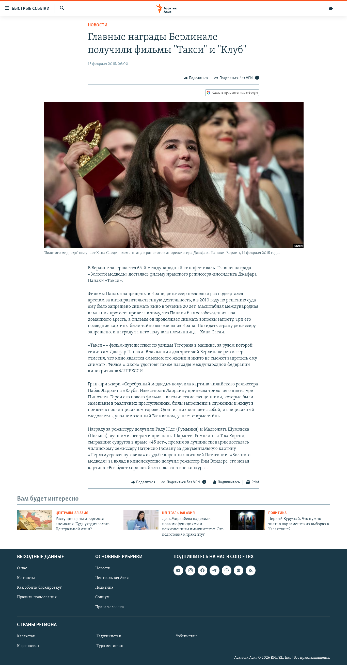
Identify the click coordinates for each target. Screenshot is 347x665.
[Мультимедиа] (331, 8)
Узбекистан (186, 636)
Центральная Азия (72, 513)
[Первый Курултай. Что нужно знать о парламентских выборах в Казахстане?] (247, 520)
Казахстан (26, 636)
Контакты (26, 578)
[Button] (196, 78)
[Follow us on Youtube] (178, 570)
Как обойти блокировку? (39, 588)
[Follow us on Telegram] (214, 570)
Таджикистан (109, 636)
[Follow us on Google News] (238, 570)
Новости (97, 25)
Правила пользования (37, 597)
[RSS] (250, 570)
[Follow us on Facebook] (202, 570)
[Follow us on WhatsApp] (226, 570)
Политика (277, 513)
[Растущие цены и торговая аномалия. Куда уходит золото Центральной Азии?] (34, 520)
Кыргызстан (28, 646)
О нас (22, 568)
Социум (102, 597)
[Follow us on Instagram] (190, 570)
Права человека (109, 607)
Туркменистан (110, 646)
